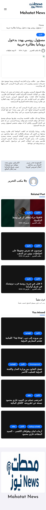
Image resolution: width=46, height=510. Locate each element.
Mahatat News (32, 13)
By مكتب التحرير (35, 50)
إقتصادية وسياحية (34, 426)
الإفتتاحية (28, 333)
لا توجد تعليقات (11, 50)
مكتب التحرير (15, 181)
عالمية (41, 34)
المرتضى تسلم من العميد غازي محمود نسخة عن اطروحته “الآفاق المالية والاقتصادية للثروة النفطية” (24, 403)
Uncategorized (35, 364)
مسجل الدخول (30, 303)
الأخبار (38, 213)
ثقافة (29, 395)
